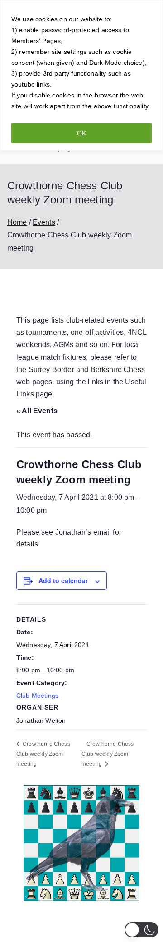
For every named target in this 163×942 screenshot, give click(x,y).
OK (81, 133)
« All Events (37, 411)
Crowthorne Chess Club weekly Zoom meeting (43, 754)
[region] (81, 75)
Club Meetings (37, 695)
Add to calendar (63, 580)
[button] (141, 929)
